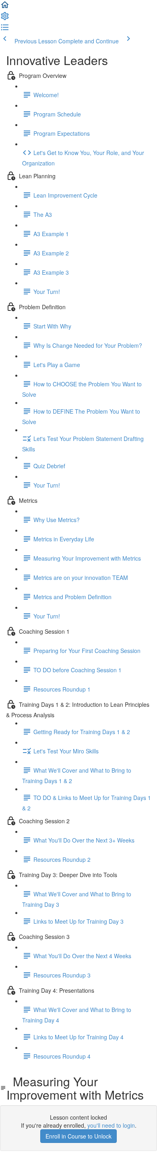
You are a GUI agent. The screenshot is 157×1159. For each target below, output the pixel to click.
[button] (5, 7)
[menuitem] (5, 18)
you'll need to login (111, 1125)
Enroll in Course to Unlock (78, 1136)
